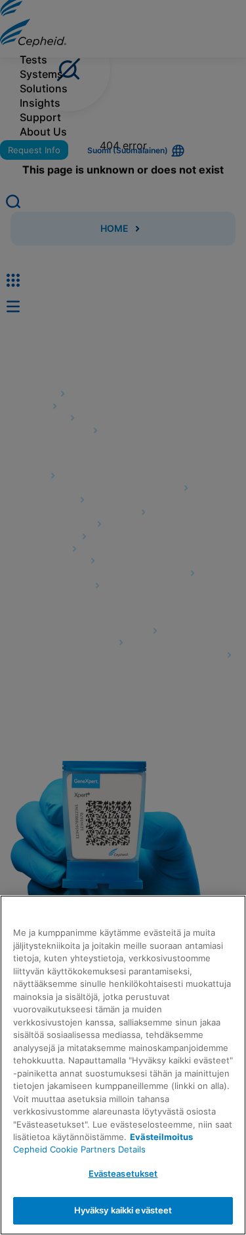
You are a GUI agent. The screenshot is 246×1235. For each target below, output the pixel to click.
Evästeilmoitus (161, 1137)
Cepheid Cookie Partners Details (79, 1149)
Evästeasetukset (123, 1173)
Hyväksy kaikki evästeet (123, 1210)
